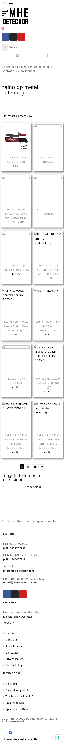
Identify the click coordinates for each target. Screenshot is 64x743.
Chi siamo (11, 684)
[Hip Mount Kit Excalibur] (16, 359)
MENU (5, 3)
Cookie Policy (13, 665)
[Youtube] (21, 37)
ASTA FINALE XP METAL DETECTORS (48, 326)
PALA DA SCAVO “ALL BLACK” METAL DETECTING (48, 270)
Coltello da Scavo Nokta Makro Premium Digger (16, 326)
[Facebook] (5, 37)
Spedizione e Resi (16, 709)
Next (37, 466)
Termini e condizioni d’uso (21, 696)
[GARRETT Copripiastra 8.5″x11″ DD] (16, 246)
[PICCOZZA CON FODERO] (48, 190)
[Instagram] (13, 37)
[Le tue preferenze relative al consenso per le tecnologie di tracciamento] (59, 738)
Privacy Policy (14, 659)
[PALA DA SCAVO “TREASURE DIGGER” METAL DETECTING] (48, 416)
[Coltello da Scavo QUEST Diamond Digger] (48, 359)
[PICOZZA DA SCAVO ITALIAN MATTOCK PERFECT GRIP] (16, 190)
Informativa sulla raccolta (21, 739)
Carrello (10, 633)
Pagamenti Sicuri (15, 703)
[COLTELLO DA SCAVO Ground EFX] (16, 138)
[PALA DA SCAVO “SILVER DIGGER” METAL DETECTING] (16, 416)
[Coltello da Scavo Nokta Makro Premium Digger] (16, 303)
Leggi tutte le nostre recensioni (22, 477)
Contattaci (11, 652)
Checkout (11, 640)
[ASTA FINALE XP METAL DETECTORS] (48, 303)
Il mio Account (14, 646)
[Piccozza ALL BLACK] (48, 138)
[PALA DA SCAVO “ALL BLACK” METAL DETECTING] (48, 246)
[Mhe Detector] (15, 16)
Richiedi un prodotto (17, 690)
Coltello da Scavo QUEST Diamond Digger (48, 383)
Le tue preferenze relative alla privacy (35, 733)
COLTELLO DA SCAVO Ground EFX (16, 162)
